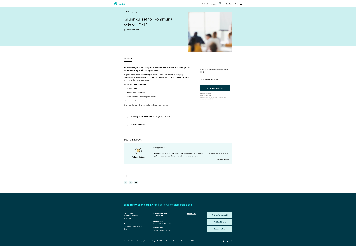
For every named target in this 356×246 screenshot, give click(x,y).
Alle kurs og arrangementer (133, 12)
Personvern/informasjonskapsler (176, 241)
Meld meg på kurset (215, 88)
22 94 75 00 (158, 216)
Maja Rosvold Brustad (211, 97)
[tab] (128, 59)
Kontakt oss (191, 213)
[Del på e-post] (125, 182)
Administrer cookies (194, 241)
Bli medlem (130, 204)
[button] (205, 3)
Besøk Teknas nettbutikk (162, 230)
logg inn (148, 204)
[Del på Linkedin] (136, 182)
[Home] (119, 3)
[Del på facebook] (131, 182)
